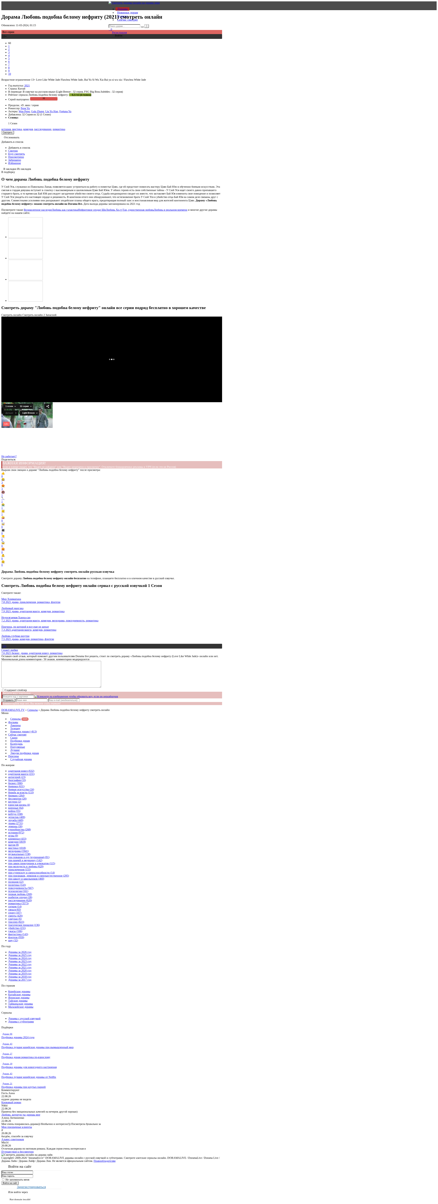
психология (18, 891)
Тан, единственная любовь (138, 209)
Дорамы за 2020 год (19, 970)
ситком (15, 906)
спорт (14, 912)
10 (9, 73)
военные (15, 807)
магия (13, 844)
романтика (59, 129)
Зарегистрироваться (31, 1187)
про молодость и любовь (25, 866)
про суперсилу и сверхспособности (31, 872)
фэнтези (16, 937)
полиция (15, 881)
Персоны (13, 756)
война (14, 811)
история (6, 129)
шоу (13, 940)
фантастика (18, 934)
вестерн (14, 801)
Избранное (14, 163)
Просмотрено (16, 156)
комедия (28, 129)
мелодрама (18, 851)
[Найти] (142, 26)
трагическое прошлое (24, 925)
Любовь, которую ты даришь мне (20, 1114)
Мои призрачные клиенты (16, 1127)
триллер (16, 921)
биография (17, 780)
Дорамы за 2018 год (19, 976)
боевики (16, 786)
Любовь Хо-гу (114, 209)
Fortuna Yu (65, 111)
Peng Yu (25, 108)
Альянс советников (12, 1139)
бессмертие (17, 798)
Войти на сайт (10, 1183)
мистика (17, 129)
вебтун (15, 814)
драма (15, 823)
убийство (17, 928)
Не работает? (9, 456)
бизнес (15, 783)
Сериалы (32, 709)
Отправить (8, 700)
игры (13, 835)
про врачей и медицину (25, 860)
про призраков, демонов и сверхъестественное (38, 875)
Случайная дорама (21, 759)
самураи (15, 918)
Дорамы (122, 9)
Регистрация (119, 32)
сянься (14, 909)
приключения (19, 869)
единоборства (19, 829)
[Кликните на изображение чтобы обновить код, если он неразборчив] (76, 696)
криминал (17, 838)
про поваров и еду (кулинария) (28, 857)
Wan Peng (24, 111)
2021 (27, 85)
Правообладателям (104, 1160)
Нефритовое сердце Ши (92, 209)
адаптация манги (21, 774)
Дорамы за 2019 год (19, 973)
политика (17, 884)
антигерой (16, 777)
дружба (15, 820)
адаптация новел (21, 770)
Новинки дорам (127, 12)
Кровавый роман (11, 1102)
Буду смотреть (16, 153)
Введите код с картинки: (16, 693)
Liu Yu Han (51, 111)
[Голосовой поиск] (146, 26)
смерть (15, 915)
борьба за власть (21, 792)
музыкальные (19, 854)
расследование (42, 129)
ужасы (15, 931)
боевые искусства (21, 789)
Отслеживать (11, 137)
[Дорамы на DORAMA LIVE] (134, 2)
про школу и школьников (26, 878)
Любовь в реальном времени (170, 209)
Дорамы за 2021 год (19, 967)
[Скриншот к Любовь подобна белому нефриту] (25, 236)
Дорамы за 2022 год (19, 964)
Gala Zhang (37, 111)
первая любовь (20, 894)
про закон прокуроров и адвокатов (31, 863)
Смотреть (8, 132)
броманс (16, 795)
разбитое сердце (20, 897)
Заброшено (14, 160)
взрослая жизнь (19, 804)
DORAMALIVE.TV (13, 709)
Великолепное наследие (38, 209)
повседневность (20, 888)
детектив (16, 817)
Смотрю (13, 150)
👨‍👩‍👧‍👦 (3, 532)
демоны (15, 826)
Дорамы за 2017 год (19, 979)
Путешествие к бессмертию (17, 1151)
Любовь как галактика (65, 209)
